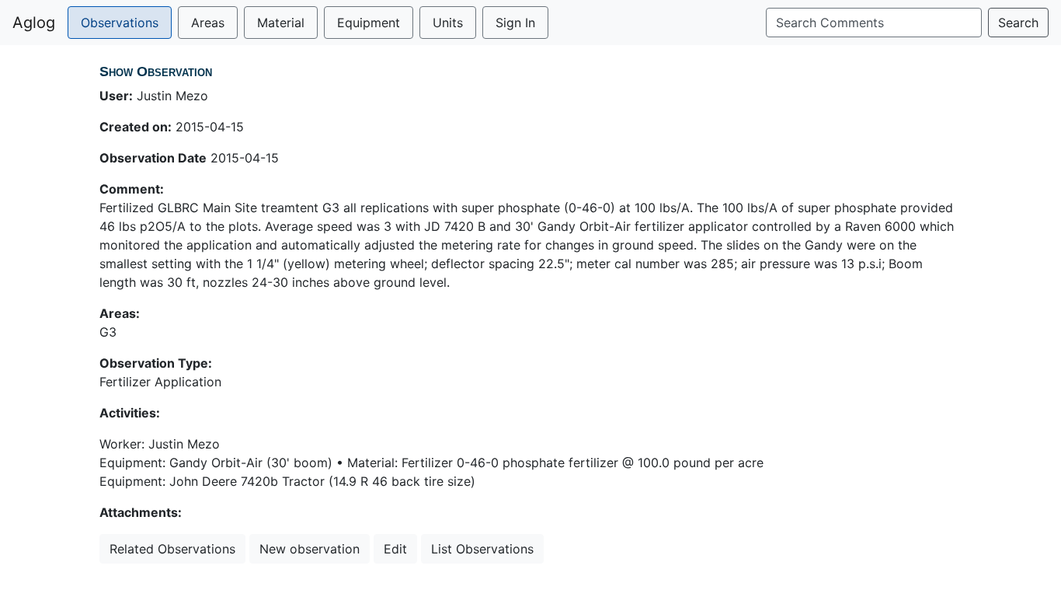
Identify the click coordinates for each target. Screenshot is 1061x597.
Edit (395, 549)
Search (1018, 22)
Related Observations (172, 549)
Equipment (368, 22)
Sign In (515, 22)
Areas (207, 22)
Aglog (33, 22)
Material (280, 22)
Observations (119, 22)
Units (448, 22)
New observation (309, 549)
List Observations (482, 549)
